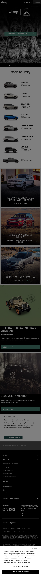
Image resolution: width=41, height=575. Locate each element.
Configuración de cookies (20, 566)
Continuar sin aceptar (34, 548)
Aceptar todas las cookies (20, 571)
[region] (20, 560)
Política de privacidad (23, 562)
